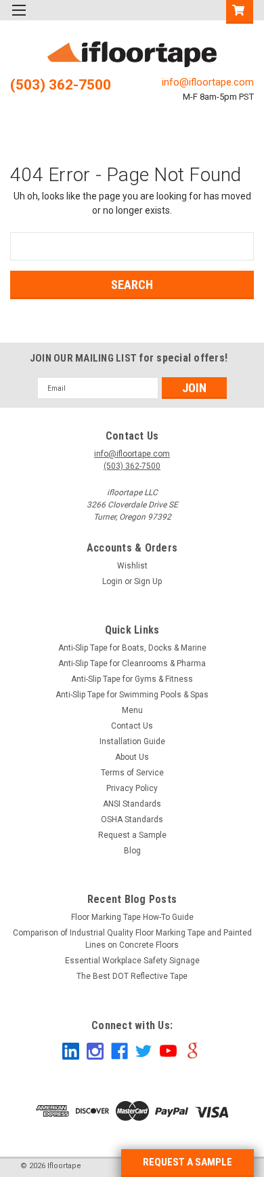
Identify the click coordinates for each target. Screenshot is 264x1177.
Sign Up (148, 581)
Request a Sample (132, 835)
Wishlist (132, 566)
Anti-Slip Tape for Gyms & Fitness (132, 679)
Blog (132, 850)
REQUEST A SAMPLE (187, 1162)
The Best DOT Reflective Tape (132, 976)
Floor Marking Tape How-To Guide (132, 917)
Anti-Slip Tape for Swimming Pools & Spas (132, 694)
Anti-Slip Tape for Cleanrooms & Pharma (132, 663)
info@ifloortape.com (208, 82)
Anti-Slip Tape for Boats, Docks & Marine (132, 648)
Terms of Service (132, 772)
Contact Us (132, 726)
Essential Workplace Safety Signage (132, 960)
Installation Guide (132, 741)
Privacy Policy (132, 788)
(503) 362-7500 (60, 85)
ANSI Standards (132, 804)
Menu (132, 710)
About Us (132, 757)
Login (112, 581)
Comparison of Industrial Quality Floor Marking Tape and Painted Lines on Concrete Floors (132, 939)
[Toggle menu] (18, 18)
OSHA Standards (132, 819)
